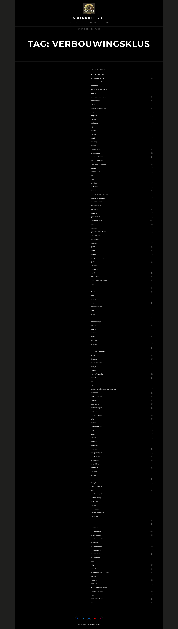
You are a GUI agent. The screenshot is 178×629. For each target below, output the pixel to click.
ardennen (94, 86)
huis (92, 284)
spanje (93, 483)
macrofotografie (97, 363)
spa (92, 479)
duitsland (94, 187)
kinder (93, 314)
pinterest (94, 400)
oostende (94, 393)
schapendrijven (96, 453)
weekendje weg (97, 591)
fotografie (94, 209)
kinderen (94, 318)
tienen (93, 505)
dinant (93, 179)
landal (93, 348)
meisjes (94, 366)
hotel (93, 273)
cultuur (93, 168)
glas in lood (95, 239)
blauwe (93, 134)
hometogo (95, 269)
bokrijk (93, 138)
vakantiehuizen (96, 546)
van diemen (95, 558)
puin (92, 430)
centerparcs (95, 153)
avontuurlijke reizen (98, 97)
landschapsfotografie (98, 351)
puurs (93, 434)
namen (93, 370)
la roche (94, 340)
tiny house (95, 509)
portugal (94, 411)
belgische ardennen (98, 108)
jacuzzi (93, 299)
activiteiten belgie (97, 78)
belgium (94, 116)
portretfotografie (97, 408)
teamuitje (94, 501)
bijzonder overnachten (99, 127)
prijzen (93, 423)
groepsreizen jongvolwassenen (102, 258)
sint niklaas (95, 464)
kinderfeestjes (96, 322)
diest (93, 175)
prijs (92, 419)
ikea (92, 295)
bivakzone (94, 130)
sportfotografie (96, 486)
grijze (93, 247)
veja (92, 561)
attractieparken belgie (99, 89)
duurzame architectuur (99, 194)
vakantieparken (97, 550)
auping (93, 93)
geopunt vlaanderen (98, 232)
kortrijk (93, 329)
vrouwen (94, 580)
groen (93, 250)
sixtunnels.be (89, 18)
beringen (94, 123)
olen (92, 385)
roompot (94, 449)
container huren (97, 157)
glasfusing (94, 243)
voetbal (93, 576)
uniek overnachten (98, 539)
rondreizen (95, 445)
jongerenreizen (96, 306)
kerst (93, 310)
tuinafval (94, 524)
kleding (94, 325)
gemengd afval (96, 220)
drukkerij (94, 183)
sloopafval (94, 468)
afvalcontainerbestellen (99, 82)
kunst (93, 337)
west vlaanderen (97, 599)
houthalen (95, 277)
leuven (93, 355)
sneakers (94, 471)
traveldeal (94, 516)
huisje (93, 288)
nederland (95, 378)
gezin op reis (95, 235)
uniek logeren (96, 535)
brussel (93, 146)
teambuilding (96, 498)
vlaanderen (95, 569)
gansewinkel (95, 217)
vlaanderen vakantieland (100, 572)
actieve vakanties (97, 74)
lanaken (94, 344)
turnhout (94, 527)
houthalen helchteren (99, 280)
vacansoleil (95, 543)
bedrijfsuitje (95, 101)
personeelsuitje (96, 396)
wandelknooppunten (99, 587)
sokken (93, 475)
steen (93, 490)
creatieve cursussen (98, 164)
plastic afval (95, 404)
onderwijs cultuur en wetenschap (103, 389)
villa (92, 565)
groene (93, 254)
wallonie (94, 584)
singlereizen (95, 460)
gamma (94, 213)
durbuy (93, 190)
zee (92, 602)
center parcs (95, 149)
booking (94, 142)
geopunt (94, 228)
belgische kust (96, 112)
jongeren (94, 303)
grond (93, 262)
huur (92, 292)
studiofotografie (97, 494)
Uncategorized (96, 531)
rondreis (94, 441)
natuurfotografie (97, 374)
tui (92, 520)
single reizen (95, 456)
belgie (93, 104)
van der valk (95, 554)
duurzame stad (96, 202)
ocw (92, 381)
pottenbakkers (96, 415)
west (92, 595)
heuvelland (95, 265)
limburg (94, 359)
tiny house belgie (97, 513)
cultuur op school (97, 172)
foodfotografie (96, 205)
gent (92, 224)
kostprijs (94, 333)
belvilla (93, 119)
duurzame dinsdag (98, 198)
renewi (93, 438)
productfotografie (97, 426)
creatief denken (97, 160)
